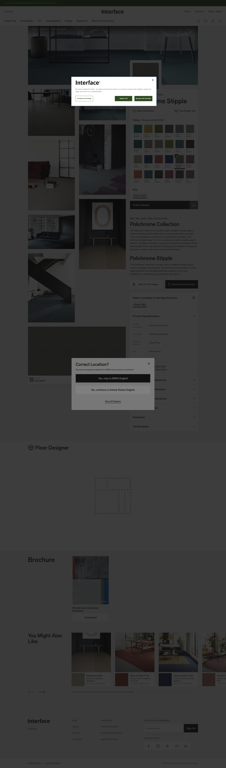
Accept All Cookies (143, 98)
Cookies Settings (84, 98)
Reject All (124, 98)
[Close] (153, 80)
